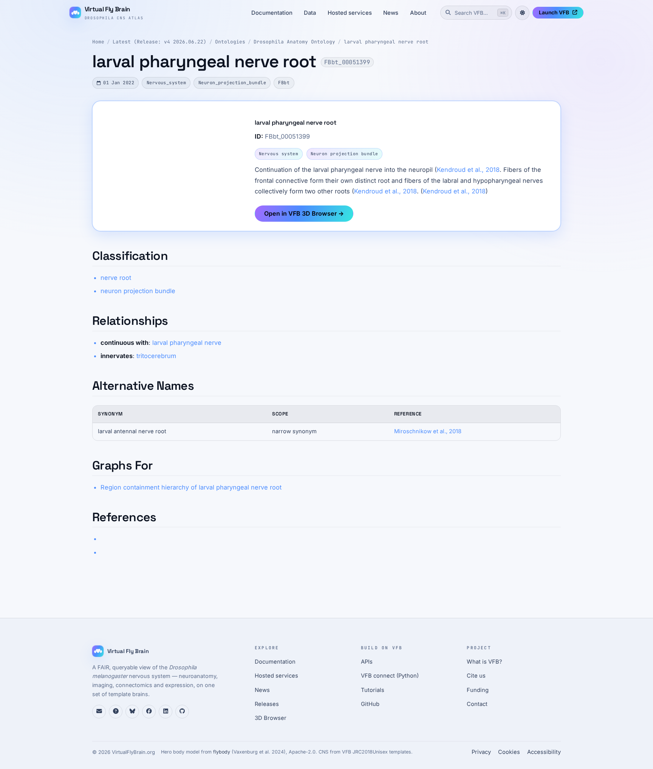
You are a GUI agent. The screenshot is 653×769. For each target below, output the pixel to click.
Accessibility (544, 752)
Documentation (271, 12)
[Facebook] (149, 711)
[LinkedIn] (165, 711)
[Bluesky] (132, 711)
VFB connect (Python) (390, 675)
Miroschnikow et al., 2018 (427, 431)
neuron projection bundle (138, 291)
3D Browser (270, 718)
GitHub (370, 704)
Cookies (509, 752)
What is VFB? (484, 661)
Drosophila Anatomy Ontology (294, 42)
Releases (267, 704)
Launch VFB (554, 12)
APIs (367, 661)
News (390, 12)
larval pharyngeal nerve (186, 342)
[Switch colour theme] (522, 13)
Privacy (481, 752)
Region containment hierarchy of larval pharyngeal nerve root (191, 487)
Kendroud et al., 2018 (468, 169)
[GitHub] (182, 711)
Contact (477, 704)
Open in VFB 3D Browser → (304, 213)
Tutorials (372, 690)
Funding (478, 690)
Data (310, 12)
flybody (221, 752)
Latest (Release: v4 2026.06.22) (159, 42)
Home (98, 42)
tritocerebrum (156, 356)
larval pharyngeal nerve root (386, 42)
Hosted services (350, 12)
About (418, 12)
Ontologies (230, 42)
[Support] (99, 711)
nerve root (116, 277)
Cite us (476, 675)
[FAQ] (115, 711)
